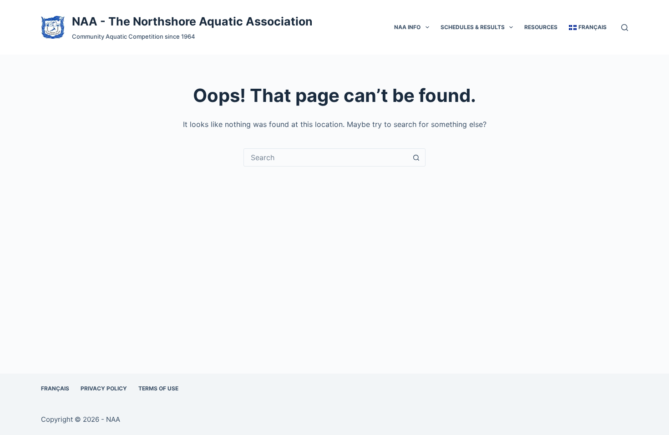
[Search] (624, 27)
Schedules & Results (473, 27)
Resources (541, 27)
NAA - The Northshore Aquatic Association (192, 21)
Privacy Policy (104, 388)
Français (55, 388)
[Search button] (416, 157)
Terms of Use (158, 388)
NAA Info (407, 27)
